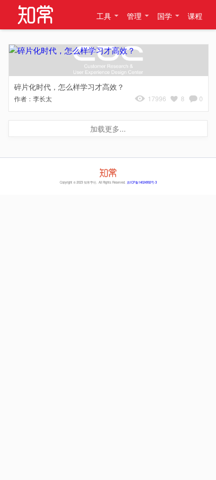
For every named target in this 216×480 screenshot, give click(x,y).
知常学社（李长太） (34, 14)
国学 (164, 15)
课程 (195, 15)
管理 (134, 15)
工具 (103, 15)
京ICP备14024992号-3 (142, 182)
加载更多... (108, 128)
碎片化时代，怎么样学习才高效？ (69, 86)
